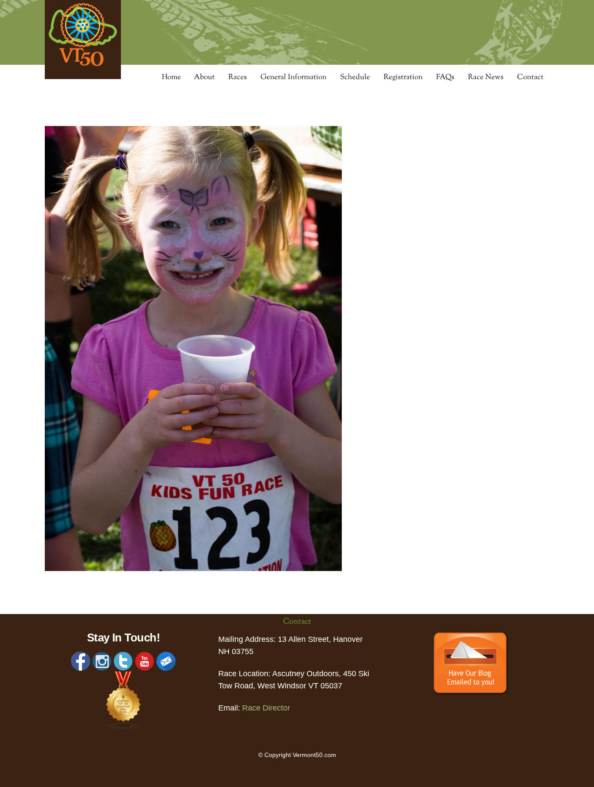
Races (237, 77)
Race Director (266, 708)
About (204, 77)
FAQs (445, 77)
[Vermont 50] (83, 76)
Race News (486, 77)
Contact (530, 77)
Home (171, 77)
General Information (293, 77)
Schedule (355, 77)
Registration (403, 77)
